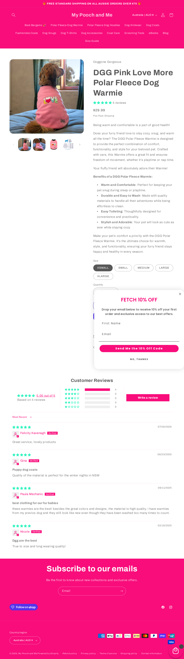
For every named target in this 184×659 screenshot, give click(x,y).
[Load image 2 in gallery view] (39, 144)
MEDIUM (144, 267)
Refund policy (70, 653)
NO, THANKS (139, 359)
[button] (14, 15)
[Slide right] (80, 144)
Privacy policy (88, 653)
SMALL (123, 267)
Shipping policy (129, 653)
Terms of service (108, 653)
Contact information (151, 653)
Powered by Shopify (48, 653)
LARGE (164, 267)
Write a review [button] (148, 397)
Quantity (98, 284)
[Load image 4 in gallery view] (68, 144)
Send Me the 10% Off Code (139, 348)
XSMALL (103, 267)
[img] (21, 427)
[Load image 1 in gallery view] (24, 144)
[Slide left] (13, 144)
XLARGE (103, 276)
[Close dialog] (180, 294)
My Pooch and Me (28, 653)
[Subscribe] (122, 591)
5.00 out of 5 (45, 395)
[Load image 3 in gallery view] (53, 144)
